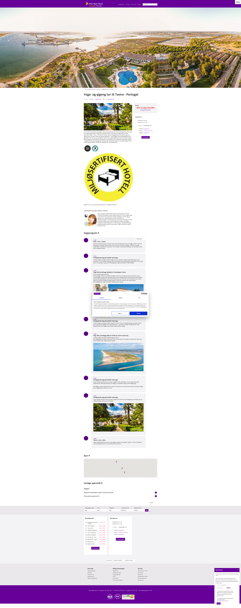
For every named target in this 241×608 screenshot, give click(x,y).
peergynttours (146, 128)
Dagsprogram (98, 99)
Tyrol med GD (90, 528)
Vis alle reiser (95, 548)
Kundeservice (121, 4)
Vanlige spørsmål (110, 99)
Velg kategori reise (89, 508)
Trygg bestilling (116, 574)
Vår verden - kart (150, 510)
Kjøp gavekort (91, 576)
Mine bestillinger (92, 570)
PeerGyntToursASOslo (148, 130)
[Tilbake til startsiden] (94, 4)
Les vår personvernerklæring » (223, 600)
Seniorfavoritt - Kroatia (92, 539)
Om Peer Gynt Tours (142, 570)
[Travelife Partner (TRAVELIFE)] (128, 597)
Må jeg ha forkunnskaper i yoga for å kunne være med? (98, 492)
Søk (147, 510)
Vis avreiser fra (125, 508)
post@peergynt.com (148, 125)
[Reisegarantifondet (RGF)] (117, 596)
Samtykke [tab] (102, 297)
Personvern (115, 578)
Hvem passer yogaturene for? (92, 496)
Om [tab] (139, 297)
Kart (104, 99)
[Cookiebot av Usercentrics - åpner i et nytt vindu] (141, 294)
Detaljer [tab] (120, 297)
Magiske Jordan (91, 541)
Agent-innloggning (92, 578)
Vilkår (114, 576)
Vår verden (133, 4)
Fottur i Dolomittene (92, 532)
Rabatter (90, 572)
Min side (128, 4)
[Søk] (156, 4)
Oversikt (91, 99)
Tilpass (119, 313)
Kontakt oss (140, 580)
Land (98, 508)
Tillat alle (138, 313)
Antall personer (137, 508)
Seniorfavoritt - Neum (92, 537)
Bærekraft (140, 574)
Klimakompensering (142, 576)
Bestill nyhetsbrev (142, 578)
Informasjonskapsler (118, 580)
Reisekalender (89, 518)
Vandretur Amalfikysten (92, 530)
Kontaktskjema (145, 137)
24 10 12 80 (144, 122)
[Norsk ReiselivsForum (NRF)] (110, 596)
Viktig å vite (115, 570)
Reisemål (112, 508)
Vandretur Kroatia (91, 544)
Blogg (139, 4)
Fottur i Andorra (91, 525)
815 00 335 (144, 120)
